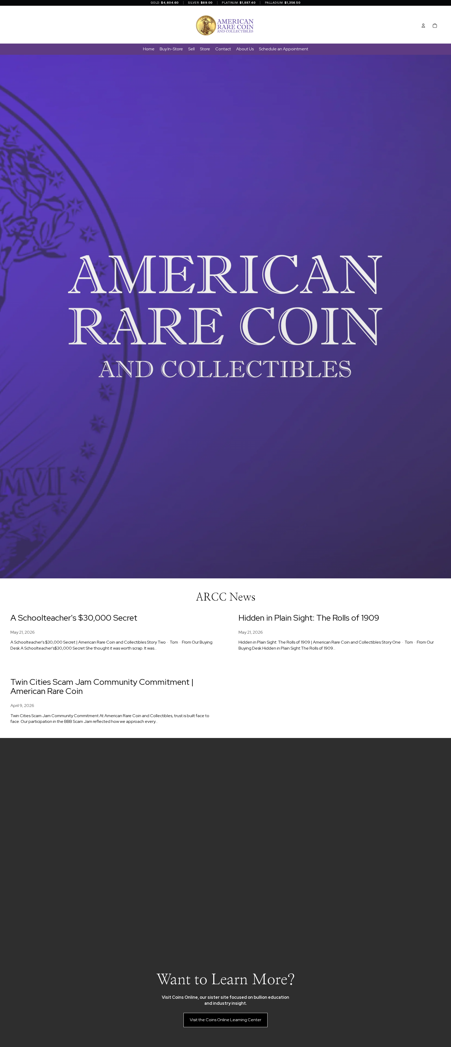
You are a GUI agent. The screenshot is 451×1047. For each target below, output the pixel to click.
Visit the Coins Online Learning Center (225, 1019)
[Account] (423, 25)
